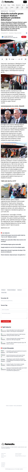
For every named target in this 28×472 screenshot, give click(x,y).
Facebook (3, 465)
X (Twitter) (3, 462)
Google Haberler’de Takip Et (20, 455)
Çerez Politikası (18, 454)
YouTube (2, 466)
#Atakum (3, 290)
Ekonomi (18, 5)
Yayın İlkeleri (3, 455)
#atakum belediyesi (11, 290)
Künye (2, 454)
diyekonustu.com (4, 11)
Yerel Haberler (12, 11)
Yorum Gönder (6, 321)
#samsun (20, 290)
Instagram (3, 463)
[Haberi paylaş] (2, 59)
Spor (23, 5)
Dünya (8, 5)
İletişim (2, 457)
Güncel (4, 5)
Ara (25, 2)
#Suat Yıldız (3, 292)
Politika (13, 5)
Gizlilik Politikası (18, 453)
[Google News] (26, 33)
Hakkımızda (3, 453)
